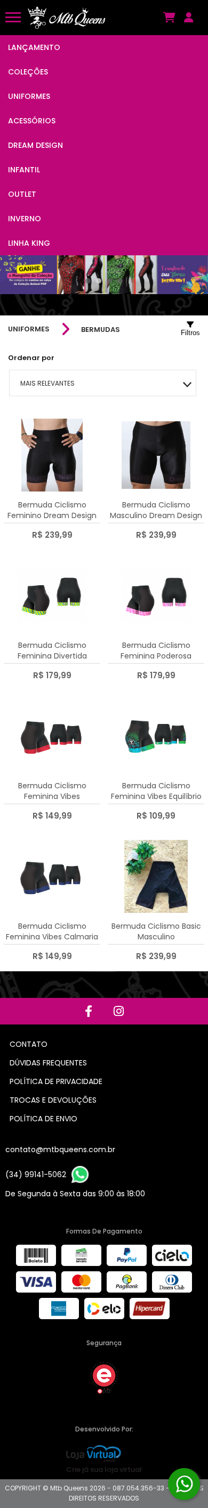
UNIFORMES (29, 329)
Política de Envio (43, 1118)
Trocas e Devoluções (53, 1100)
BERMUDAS (100, 329)
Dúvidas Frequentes (48, 1062)
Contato (28, 1044)
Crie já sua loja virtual (104, 1469)
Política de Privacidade (56, 1081)
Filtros (190, 333)
